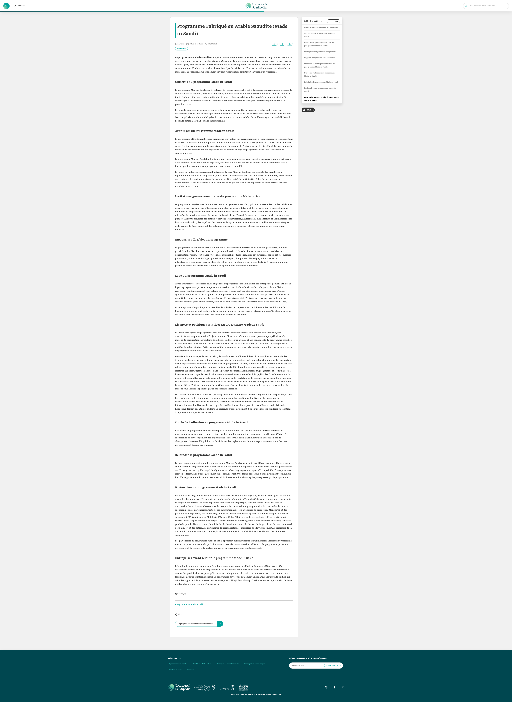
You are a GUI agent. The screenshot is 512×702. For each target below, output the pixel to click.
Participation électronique (254, 664)
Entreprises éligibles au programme (320, 52)
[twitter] (343, 687)
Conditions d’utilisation (202, 664)
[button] (6, 6)
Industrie (181, 49)
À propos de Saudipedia (178, 664)
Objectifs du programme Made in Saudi (321, 27)
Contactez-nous (175, 670)
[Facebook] (334, 687)
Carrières (190, 670)
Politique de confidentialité (228, 664)
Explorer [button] (21, 6)
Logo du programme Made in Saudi (319, 58)
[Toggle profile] (6, 6)
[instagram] (326, 687)
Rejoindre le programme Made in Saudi (321, 82)
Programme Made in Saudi (189, 604)
